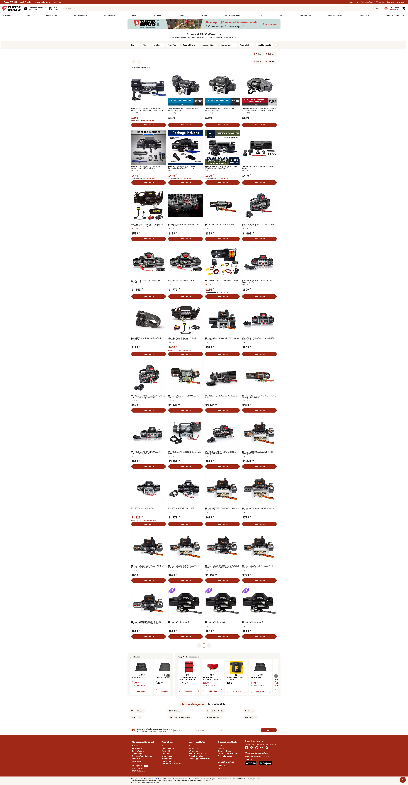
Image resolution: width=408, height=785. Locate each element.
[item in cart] (403, 8)
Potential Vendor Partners (198, 753)
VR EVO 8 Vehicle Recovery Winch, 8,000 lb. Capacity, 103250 (258, 339)
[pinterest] (251, 747)
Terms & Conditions (225, 756)
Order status (354, 2)
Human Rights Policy (155, 780)
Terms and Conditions (165, 778)
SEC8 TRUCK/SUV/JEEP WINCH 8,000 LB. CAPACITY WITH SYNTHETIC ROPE (148, 567)
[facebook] (246, 747)
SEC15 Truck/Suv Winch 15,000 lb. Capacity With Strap (258, 453)
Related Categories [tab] (192, 704)
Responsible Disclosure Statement (220, 778)
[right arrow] (276, 45)
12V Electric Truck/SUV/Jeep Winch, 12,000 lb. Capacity (258, 509)
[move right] (168, 676)
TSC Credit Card (223, 766)
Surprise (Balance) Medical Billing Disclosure (246, 778)
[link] (174, 37)
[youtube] (261, 747)
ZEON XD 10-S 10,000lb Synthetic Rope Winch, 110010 (146, 281)
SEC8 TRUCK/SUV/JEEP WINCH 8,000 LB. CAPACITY (222, 509)
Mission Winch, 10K (179, 622)
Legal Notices (195, 778)
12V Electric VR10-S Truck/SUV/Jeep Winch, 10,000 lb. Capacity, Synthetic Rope (148, 397)
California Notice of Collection (188, 780)
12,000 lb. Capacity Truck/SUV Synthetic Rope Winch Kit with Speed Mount (147, 225)
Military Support (167, 756)
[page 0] (199, 645)
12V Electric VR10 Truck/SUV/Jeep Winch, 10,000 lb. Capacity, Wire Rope (147, 453)
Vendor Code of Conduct (170, 780)
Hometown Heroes (224, 751)
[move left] (132, 676)
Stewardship (166, 751)
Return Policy (137, 748)
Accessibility (205, 778)
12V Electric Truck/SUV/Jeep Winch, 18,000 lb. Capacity (184, 397)
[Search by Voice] (377, 8)
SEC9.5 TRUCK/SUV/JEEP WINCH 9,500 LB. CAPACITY (257, 567)
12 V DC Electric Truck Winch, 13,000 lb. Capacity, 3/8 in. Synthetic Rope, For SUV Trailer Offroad (147, 109)
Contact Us (136, 758)
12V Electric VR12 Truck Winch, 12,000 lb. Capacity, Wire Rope (257, 281)
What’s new (380, 2)
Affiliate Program (195, 751)
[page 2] (208, 645)
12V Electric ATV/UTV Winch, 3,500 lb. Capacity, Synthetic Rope (259, 397)
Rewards (221, 748)
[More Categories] (403, 15)
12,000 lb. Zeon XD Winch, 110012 (181, 280)
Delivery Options (138, 751)
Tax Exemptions (137, 753)
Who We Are (166, 746)
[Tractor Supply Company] (11, 8)
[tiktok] (267, 747)
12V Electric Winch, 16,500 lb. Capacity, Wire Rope (184, 453)
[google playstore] (265, 763)
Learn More (57, 2)
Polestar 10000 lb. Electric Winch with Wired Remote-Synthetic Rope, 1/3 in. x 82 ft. (221, 167)
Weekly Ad (400, 2)
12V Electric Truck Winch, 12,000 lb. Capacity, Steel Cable (183, 109)
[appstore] (251, 763)
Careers (191, 746)
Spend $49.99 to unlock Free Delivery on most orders (27, 2)
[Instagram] (256, 747)
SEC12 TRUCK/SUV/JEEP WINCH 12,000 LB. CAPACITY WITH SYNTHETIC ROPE (146, 623)
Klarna (220, 768)
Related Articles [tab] (217, 704)
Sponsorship (193, 748)
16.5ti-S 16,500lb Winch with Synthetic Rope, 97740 (222, 397)
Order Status (136, 746)
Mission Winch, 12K (253, 622)
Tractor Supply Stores (169, 761)
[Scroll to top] (403, 780)
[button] (62, 2)
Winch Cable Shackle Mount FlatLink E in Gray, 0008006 (148, 339)
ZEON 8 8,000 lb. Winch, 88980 (143, 508)
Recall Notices (137, 761)
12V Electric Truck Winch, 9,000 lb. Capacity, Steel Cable (219, 109)
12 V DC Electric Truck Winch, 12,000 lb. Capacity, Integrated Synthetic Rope (147, 167)
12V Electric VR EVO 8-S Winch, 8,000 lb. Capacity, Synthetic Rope (220, 453)
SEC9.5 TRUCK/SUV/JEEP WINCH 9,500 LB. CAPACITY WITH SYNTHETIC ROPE (183, 567)
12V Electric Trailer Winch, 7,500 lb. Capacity (257, 167)
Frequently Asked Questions (142, 756)
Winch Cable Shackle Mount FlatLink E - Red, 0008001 (184, 225)
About (220, 746)
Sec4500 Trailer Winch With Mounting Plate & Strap (222, 339)
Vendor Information (196, 756)
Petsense (390, 2)
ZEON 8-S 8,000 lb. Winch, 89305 (181, 508)
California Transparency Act (181, 778)
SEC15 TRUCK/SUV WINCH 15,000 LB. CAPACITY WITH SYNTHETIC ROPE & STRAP (222, 567)
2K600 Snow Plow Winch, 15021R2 (222, 280)
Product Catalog (168, 758)
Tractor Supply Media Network (199, 758)
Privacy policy (135, 778)
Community (166, 753)
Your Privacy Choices (147, 778)
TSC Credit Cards (367, 2)
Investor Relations (168, 748)
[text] (228, 37)
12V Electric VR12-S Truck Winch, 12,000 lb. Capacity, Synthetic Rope (258, 225)
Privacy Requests (204, 780)
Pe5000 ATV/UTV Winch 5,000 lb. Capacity (220, 225)
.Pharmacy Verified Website (171, 764)
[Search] (66, 8)
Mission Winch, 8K (215, 622)
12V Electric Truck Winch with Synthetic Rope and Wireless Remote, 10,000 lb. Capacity (259, 109)
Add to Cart (141, 691)
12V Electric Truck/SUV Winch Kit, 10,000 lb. (182, 339)
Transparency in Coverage (139, 780)
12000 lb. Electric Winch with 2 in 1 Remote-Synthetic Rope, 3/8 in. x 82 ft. (183, 167)
